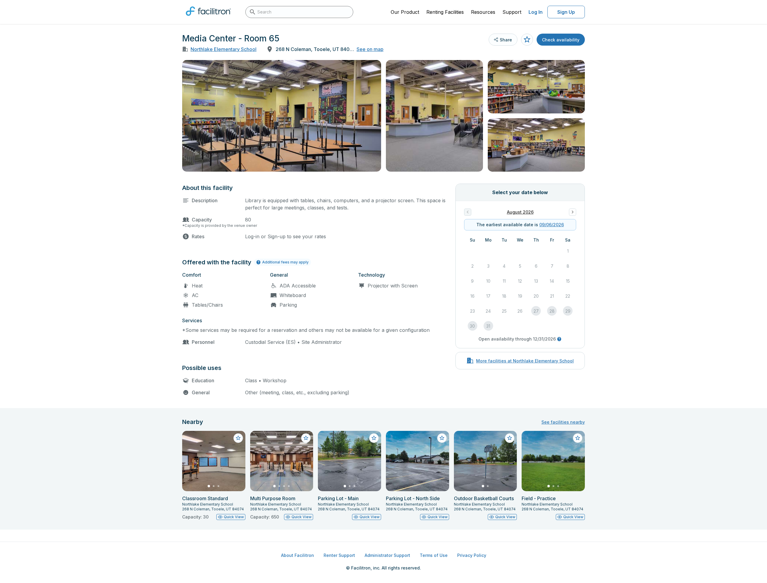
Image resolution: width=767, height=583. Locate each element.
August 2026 (520, 212)
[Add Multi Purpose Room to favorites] (306, 438)
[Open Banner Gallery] (281, 116)
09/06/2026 (551, 224)
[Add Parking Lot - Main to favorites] (374, 438)
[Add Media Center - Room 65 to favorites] (527, 40)
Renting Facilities (445, 12)
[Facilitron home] (208, 18)
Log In (536, 12)
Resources (483, 12)
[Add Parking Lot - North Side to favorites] (442, 438)
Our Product (405, 12)
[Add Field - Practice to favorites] (577, 438)
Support (511, 12)
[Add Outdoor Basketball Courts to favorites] (509, 438)
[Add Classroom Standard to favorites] (238, 438)
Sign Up (566, 12)
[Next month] (572, 212)
